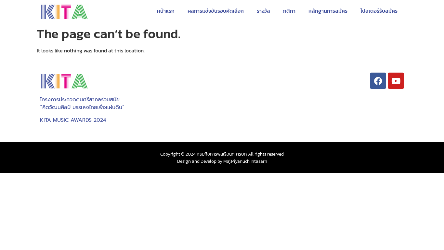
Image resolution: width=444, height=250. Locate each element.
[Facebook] (378, 81)
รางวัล (263, 11)
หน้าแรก (166, 11)
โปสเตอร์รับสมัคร (379, 11)
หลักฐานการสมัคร (327, 11)
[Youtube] (396, 81)
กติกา (289, 11)
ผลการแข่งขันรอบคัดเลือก (216, 11)
